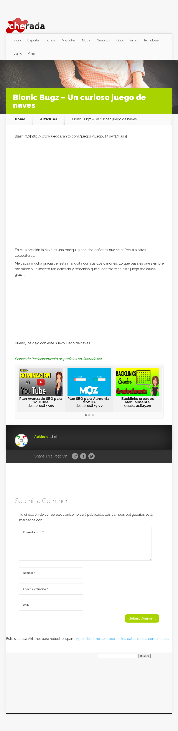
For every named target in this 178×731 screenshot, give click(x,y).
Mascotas (69, 40)
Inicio (17, 40)
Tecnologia (151, 40)
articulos (48, 119)
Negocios (103, 40)
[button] (85, 415)
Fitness (50, 40)
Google (75, 456)
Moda (86, 40)
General (33, 54)
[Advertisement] (89, 310)
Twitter (91, 456)
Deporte (33, 40)
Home (20, 119)
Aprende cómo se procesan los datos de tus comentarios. (122, 639)
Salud (133, 40)
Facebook (83, 456)
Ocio (119, 40)
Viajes (18, 54)
